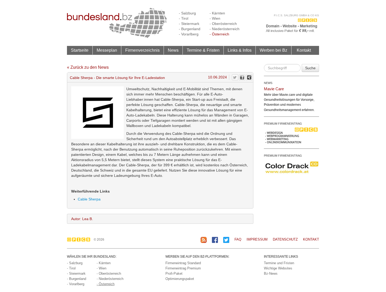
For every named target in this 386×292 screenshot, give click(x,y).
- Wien (215, 18)
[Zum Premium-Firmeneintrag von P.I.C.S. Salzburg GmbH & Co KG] (291, 135)
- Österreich (219, 34)
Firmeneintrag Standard (183, 263)
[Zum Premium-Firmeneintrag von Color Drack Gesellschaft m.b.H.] (291, 167)
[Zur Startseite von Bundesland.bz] (117, 22)
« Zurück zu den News (88, 67)
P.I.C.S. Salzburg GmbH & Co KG (296, 15)
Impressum (257, 239)
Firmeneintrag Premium (183, 268)
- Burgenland (189, 29)
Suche (310, 68)
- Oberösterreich (223, 24)
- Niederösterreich (224, 29)
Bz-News (271, 273)
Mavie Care (274, 89)
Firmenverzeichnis (142, 50)
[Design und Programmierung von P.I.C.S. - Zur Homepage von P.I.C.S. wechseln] (80, 239)
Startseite (79, 50)
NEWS (268, 83)
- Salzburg (187, 13)
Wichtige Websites (278, 268)
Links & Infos (240, 50)
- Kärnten (217, 13)
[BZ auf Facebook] (215, 240)
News (173, 50)
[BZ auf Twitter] (226, 240)
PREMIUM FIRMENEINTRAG (283, 123)
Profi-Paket (173, 273)
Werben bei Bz (273, 50)
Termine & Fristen (203, 50)
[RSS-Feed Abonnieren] (204, 240)
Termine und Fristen (279, 263)
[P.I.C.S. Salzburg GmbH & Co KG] (291, 25)
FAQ (237, 239)
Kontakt (304, 50)
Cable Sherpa (89, 199)
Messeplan (107, 50)
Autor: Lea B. (82, 219)
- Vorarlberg (189, 34)
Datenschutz (285, 239)
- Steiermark (189, 24)
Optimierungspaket (179, 279)
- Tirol (183, 18)
